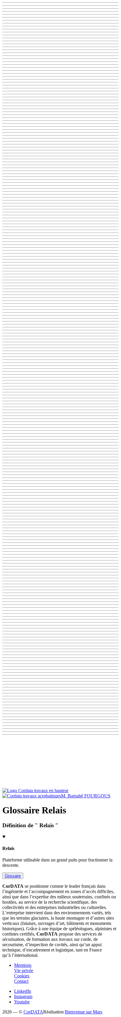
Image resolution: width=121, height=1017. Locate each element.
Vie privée (23, 970)
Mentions (22, 965)
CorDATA (33, 1011)
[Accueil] (35, 793)
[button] (60, 762)
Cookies (21, 975)
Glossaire (13, 876)
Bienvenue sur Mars (83, 1011)
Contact (21, 981)
